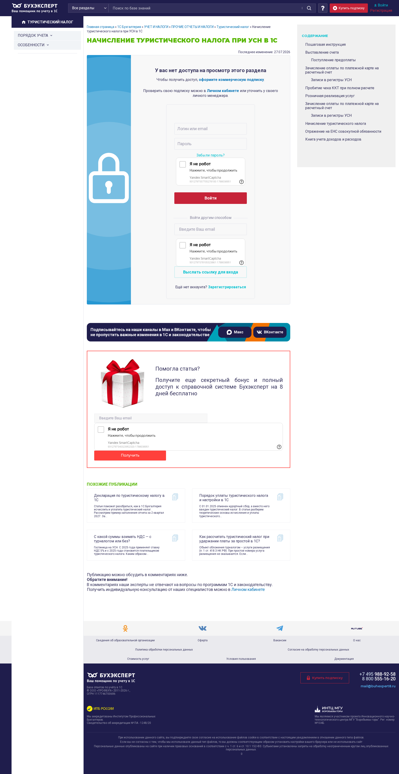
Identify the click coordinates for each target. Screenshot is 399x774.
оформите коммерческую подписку (231, 79)
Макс (238, 332)
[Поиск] (309, 8)
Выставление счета (322, 52)
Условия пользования (241, 658)
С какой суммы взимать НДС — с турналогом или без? (122, 538)
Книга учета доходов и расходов (333, 139)
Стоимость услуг (138, 658)
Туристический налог (233, 27)
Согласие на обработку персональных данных (318, 649)
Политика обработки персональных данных (164, 649)
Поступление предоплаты (333, 60)
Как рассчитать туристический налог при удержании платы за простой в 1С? (234, 538)
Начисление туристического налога (335, 123)
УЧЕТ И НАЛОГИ (156, 27)
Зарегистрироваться (227, 287)
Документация (344, 658)
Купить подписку (327, 678)
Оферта (203, 640)
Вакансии (279, 640)
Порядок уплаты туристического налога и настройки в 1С (233, 497)
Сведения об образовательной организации (125, 640)
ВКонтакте (273, 332)
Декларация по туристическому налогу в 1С (129, 497)
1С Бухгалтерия (129, 27)
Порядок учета (33, 35)
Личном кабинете (223, 91)
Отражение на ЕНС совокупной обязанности (343, 131)
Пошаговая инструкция (325, 44)
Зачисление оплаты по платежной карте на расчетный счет (342, 70)
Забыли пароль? (210, 155)
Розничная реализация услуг (330, 96)
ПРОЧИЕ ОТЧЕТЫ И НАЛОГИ (192, 27)
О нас (357, 640)
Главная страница (100, 27)
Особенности (31, 45)
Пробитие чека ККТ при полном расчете (339, 88)
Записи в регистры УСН (331, 80)
